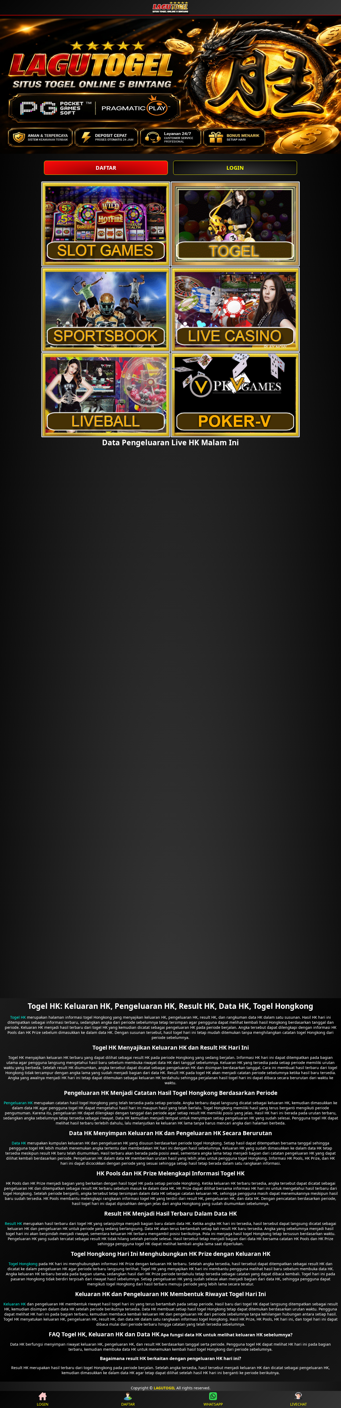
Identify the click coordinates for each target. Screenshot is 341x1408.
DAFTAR (106, 167)
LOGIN (235, 167)
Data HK (19, 1143)
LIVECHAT (298, 1404)
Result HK (13, 1223)
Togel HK (18, 1017)
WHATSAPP (213, 1404)
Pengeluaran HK (18, 1102)
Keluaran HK (14, 1303)
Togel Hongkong (23, 1263)
